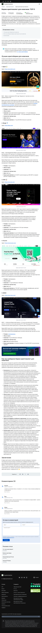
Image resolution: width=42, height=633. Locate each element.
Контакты (16, 590)
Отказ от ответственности (19, 592)
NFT (2, 586)
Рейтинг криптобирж (7, 553)
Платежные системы (6, 601)
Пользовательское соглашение (20, 594)
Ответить (8, 491)
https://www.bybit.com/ (10, 69)
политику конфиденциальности (8, 537)
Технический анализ (6, 605)
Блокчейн (4, 590)
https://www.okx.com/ (10, 182)
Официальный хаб (17, 586)
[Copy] (28, 474)
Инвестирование (5, 592)
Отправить (6, 540)
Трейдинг (3, 607)
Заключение (6, 35)
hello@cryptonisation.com (7, 578)
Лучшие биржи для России (8, 556)
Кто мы (15, 588)
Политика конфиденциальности (20, 596)
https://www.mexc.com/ (10, 295)
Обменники (4, 600)
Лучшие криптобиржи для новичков (11, 32)
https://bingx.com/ (9, 125)
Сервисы (3, 603)
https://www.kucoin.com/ (10, 243)
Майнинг (3, 598)
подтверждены (11, 334)
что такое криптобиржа (22, 51)
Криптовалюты (5, 596)
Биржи (3, 588)
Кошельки (4, 594)
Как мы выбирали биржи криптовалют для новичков (15, 33)
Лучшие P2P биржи (7, 560)
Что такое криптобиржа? (8, 549)
